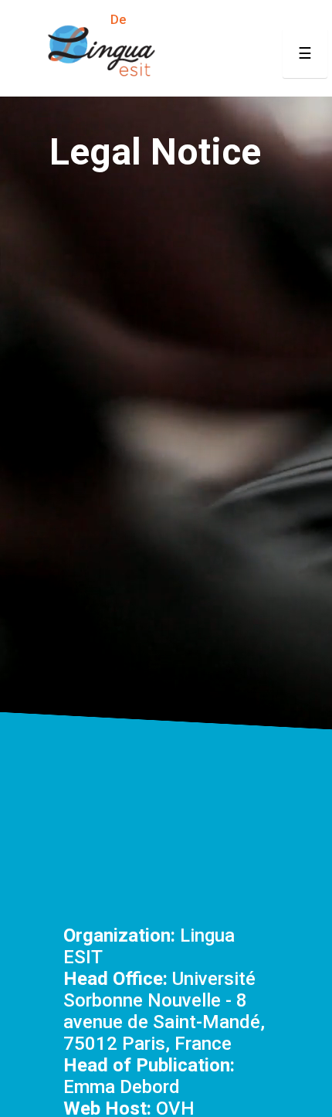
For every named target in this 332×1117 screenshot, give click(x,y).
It (74, 19)
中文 (281, 19)
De (118, 19)
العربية (173, 19)
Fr (56, 19)
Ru (206, 19)
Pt (141, 19)
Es (94, 19)
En (34, 19)
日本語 (241, 19)
